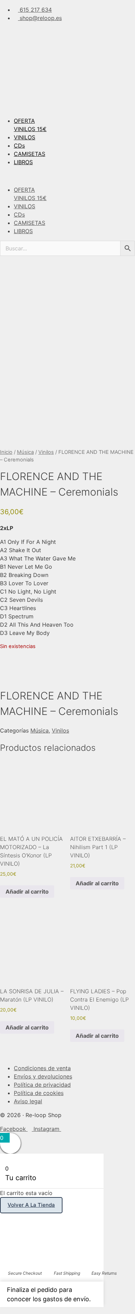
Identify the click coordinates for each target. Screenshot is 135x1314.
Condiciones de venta (42, 1068)
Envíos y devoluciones (43, 1076)
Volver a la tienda (31, 1205)
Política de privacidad (42, 1084)
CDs (19, 145)
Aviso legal (28, 1101)
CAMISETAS (29, 153)
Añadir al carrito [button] (27, 891)
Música (25, 452)
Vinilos (46, 452)
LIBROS (23, 162)
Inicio (6, 452)
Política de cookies (39, 1092)
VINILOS (24, 137)
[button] (67, 176)
